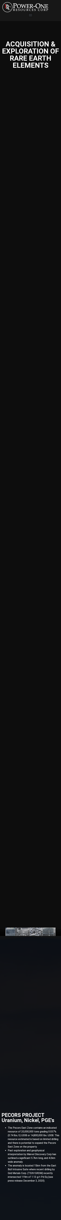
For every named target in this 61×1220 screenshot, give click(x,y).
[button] (30, 15)
